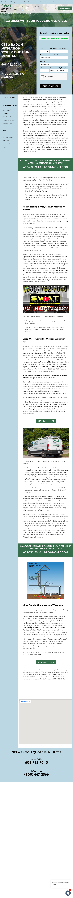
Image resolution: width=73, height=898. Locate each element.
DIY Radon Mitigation (8, 137)
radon (62, 118)
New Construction (40, 7)
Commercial (25, 7)
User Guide (6, 141)
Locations (53, 2)
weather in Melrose (55, 643)
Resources (60, 2)
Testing (15, 9)
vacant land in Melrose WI (58, 639)
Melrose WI (49, 97)
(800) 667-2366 (36, 774)
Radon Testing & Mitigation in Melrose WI (44, 207)
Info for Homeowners (8, 134)
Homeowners (17, 7)
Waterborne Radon (7, 144)
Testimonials (69, 2)
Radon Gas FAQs (7, 117)
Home (3, 13)
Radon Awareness (7, 124)
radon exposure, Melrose (54, 384)
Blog (41, 2)
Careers (47, 2)
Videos (36, 2)
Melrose (25, 346)
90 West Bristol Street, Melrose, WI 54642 (44, 617)
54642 (50, 632)
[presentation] (53, 76)
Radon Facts (6, 113)
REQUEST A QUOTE (50, 86)
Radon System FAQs (8, 120)
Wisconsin (26, 275)
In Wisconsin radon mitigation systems (35, 496)
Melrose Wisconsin (53, 605)
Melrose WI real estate (37, 634)
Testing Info (6, 127)
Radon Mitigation (46, 177)
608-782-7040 (11, 64)
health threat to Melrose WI (56, 104)
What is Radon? (28, 2)
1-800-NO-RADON (4, 10)
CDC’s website (30, 223)
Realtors (32, 7)
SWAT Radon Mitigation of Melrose (49, 672)
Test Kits (5, 130)
